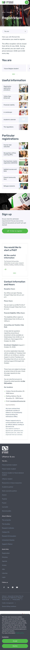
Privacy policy (16, 599)
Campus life (5, 532)
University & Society (8, 540)
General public (6, 511)
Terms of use (5, 599)
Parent (4, 503)
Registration (6, 553)
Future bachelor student (9, 465)
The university (6, 520)
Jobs (3, 569)
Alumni (4, 495)
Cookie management (7, 603)
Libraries (4, 573)
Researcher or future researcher (12, 483)
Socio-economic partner (9, 491)
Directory (5, 557)
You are (6, 31)
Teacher (4, 499)
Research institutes (8, 528)
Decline (15, 646)
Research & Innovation (9, 536)
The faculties (6, 524)
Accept (15, 641)
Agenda (4, 561)
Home (3, 12)
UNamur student (7, 479)
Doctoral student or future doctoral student (13, 474)
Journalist (5, 507)
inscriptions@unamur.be (17, 401)
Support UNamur (7, 544)
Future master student (9, 469)
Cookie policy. (20, 633)
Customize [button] (5, 637)
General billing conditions (9, 606)
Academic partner (7, 487)
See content (14, 68)
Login (4, 577)
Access (4, 565)
